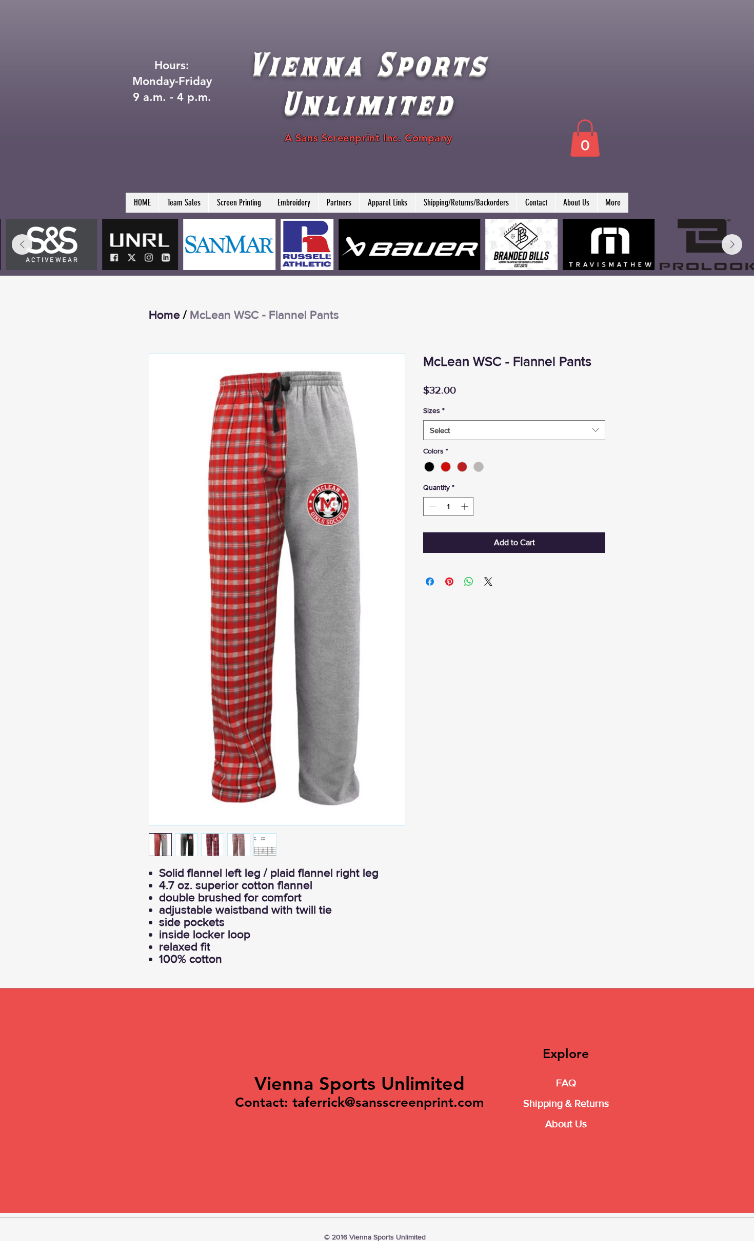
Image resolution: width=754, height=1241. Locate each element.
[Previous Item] (22, 244)
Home (164, 314)
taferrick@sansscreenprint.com (388, 1102)
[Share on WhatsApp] (469, 581)
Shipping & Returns (566, 1103)
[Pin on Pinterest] (449, 581)
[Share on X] (488, 581)
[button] (585, 138)
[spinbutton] (448, 506)
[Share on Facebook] (430, 581)
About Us (566, 1123)
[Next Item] (732, 244)
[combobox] (514, 430)
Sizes (434, 410)
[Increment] (465, 506)
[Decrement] (431, 506)
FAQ (566, 1082)
